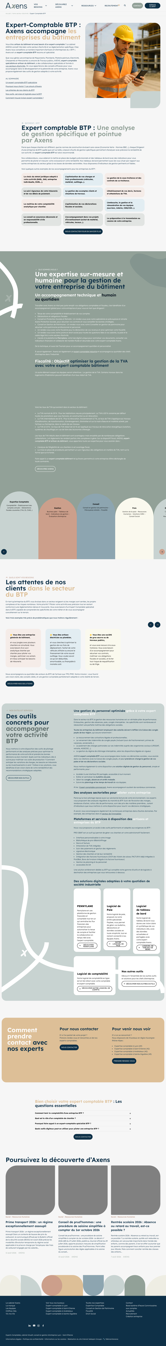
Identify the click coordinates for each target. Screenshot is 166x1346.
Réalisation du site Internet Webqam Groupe (85, 1339)
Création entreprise (134, 1316)
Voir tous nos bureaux (55, 1303)
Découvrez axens (45, 469)
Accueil (8, 13)
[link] (29, 1326)
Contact (129, 1303)
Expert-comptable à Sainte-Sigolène (61, 1314)
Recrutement (112, 5)
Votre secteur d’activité (20, 13)
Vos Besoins (38, 5)
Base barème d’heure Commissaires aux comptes (141, 1306)
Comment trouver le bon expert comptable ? (24, 98)
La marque (10, 1305)
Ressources (87, 6)
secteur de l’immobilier (111, 814)
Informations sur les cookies (55, 1339)
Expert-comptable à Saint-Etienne (60, 1308)
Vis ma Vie (10, 1314)
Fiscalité (89, 1311)
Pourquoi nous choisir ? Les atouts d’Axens (24, 86)
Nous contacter (69, 1047)
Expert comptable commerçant (92, 787)
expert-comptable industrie (85, 351)
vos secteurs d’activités (15, 66)
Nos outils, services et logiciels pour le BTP (24, 94)
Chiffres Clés (11, 1311)
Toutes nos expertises (95, 1303)
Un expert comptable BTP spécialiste (21, 82)
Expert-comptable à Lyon (57, 1305)
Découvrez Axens (61, 5)
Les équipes (11, 1308)
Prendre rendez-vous (124, 1061)
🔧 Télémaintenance (110, 1339)
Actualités (130, 1311)
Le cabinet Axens (13, 1303)
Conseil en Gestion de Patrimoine (100, 1308)
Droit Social (91, 1314)
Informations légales (13, 1339)
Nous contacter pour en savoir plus (83, 231)
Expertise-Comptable (95, 1305)
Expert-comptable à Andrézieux (59, 1311)
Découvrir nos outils (18, 778)
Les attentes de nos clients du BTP (20, 90)
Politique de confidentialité (33, 1339)
